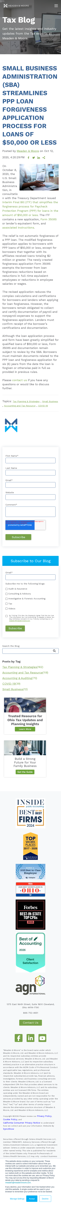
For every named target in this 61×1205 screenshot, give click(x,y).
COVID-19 (43, 405)
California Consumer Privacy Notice (21, 1122)
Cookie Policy (10, 1119)
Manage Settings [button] (17, 1198)
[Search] (54, 651)
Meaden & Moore (28, 151)
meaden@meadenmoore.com (18, 1182)
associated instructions (18, 227)
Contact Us (30, 1022)
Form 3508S (49, 219)
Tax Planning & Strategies (26, 401)
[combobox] (30, 651)
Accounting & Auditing (19, 678)
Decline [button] (45, 1198)
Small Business (50, 401)
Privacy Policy (44, 1116)
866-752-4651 (30, 1013)
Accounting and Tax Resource (20, 405)
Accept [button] (32, 1198)
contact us (19, 380)
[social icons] (19, 1038)
